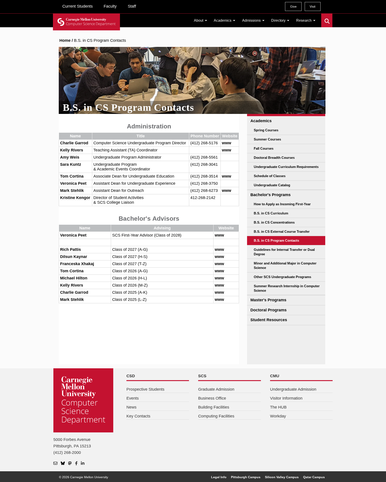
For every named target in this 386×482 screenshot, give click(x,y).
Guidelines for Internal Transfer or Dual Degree (284, 252)
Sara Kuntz (70, 164)
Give (293, 6)
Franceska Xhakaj (77, 264)
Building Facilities (213, 407)
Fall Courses (263, 148)
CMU (274, 376)
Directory (278, 20)
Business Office (212, 398)
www (226, 143)
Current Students (77, 6)
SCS (202, 376)
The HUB (278, 407)
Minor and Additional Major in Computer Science (285, 265)
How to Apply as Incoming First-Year (282, 204)
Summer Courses (267, 139)
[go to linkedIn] (82, 463)
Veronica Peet (73, 183)
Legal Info (219, 477)
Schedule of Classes (269, 176)
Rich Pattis (70, 249)
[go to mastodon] (70, 463)
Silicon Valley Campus (282, 477)
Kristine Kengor (75, 197)
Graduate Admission (216, 389)
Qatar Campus (314, 477)
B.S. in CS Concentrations (274, 222)
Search (324, 18)
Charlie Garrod (74, 143)
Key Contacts (138, 416)
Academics (222, 20)
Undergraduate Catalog (272, 185)
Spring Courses (266, 130)
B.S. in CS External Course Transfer (282, 231)
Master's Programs (268, 300)
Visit (312, 6)
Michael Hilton (73, 278)
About (198, 20)
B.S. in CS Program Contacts (276, 240)
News (131, 407)
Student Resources (268, 320)
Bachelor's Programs (270, 195)
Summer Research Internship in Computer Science (287, 288)
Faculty (110, 6)
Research (304, 20)
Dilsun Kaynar (73, 256)
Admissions (251, 20)
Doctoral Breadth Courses (274, 157)
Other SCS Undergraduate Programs (282, 277)
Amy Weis (69, 157)
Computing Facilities (216, 416)
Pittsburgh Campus (245, 477)
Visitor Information (286, 398)
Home (65, 40)
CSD (130, 376)
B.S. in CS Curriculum (271, 213)
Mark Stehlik (72, 190)
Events (132, 398)
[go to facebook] (76, 463)
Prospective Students (145, 389)
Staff (132, 6)
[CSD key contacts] (55, 463)
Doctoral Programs (268, 310)
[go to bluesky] (63, 463)
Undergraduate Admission (293, 389)
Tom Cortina (72, 176)
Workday (278, 416)
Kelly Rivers (71, 150)
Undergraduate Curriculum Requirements (286, 167)
